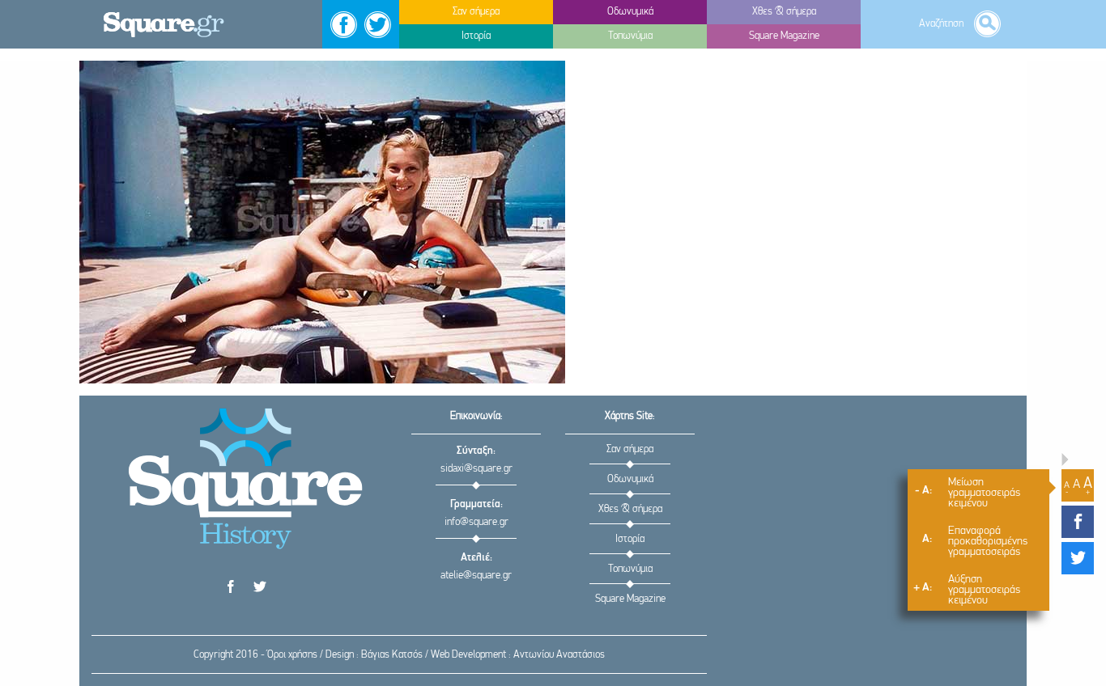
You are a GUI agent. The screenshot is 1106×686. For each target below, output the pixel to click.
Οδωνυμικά (630, 479)
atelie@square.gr (476, 575)
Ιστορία (629, 539)
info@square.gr (476, 522)
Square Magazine (630, 599)
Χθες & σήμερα (630, 509)
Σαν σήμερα (629, 449)
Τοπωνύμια (630, 569)
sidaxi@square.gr (476, 469)
